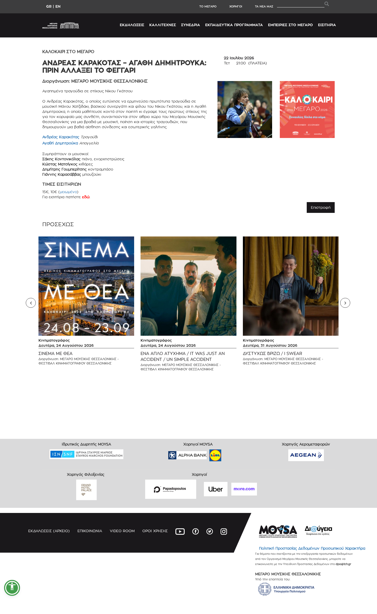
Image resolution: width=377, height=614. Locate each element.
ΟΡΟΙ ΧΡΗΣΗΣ (155, 531)
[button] (12, 588)
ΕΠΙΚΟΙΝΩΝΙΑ (89, 531)
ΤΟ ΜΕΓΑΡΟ (207, 6)
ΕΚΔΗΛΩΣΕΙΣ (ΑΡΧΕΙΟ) (49, 531)
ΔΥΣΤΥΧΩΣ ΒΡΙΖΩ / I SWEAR (272, 353)
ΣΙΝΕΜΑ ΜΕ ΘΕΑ (55, 353)
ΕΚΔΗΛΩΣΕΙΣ (132, 25)
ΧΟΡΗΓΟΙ (235, 6)
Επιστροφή (321, 207)
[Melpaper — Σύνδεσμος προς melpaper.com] (230, 453)
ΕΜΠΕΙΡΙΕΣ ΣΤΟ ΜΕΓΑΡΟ (290, 25)
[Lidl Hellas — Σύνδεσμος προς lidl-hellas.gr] (208, 453)
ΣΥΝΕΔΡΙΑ (190, 25)
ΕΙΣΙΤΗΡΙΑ (327, 25)
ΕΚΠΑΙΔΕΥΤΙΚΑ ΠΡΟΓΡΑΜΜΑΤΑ (234, 25)
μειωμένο (68, 192)
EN (58, 6)
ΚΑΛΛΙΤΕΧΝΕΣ (162, 25)
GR (49, 6)
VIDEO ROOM (122, 531)
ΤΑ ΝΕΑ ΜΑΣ (264, 6)
